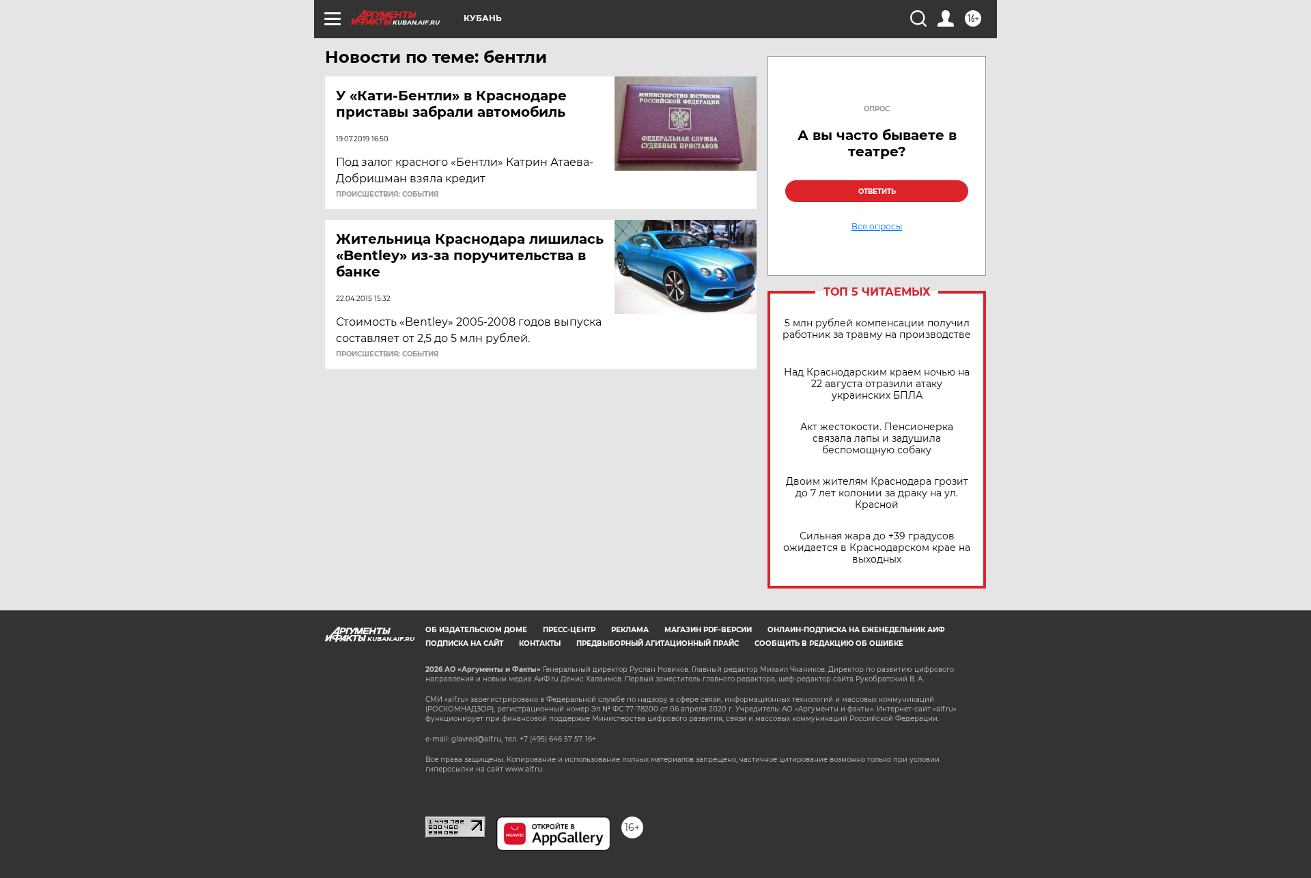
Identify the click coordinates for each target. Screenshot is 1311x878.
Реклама (630, 629)
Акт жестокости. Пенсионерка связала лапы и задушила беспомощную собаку (876, 438)
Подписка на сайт (464, 643)
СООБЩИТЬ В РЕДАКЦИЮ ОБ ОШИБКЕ (829, 643)
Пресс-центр (569, 629)
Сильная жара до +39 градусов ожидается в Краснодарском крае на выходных (876, 547)
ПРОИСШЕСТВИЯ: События (387, 194)
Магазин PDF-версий (708, 629)
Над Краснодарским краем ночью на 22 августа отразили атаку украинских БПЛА (877, 384)
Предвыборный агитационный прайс (657, 643)
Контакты (540, 643)
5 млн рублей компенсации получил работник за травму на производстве (877, 329)
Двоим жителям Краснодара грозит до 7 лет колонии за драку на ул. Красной (877, 493)
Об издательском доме (476, 629)
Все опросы (876, 227)
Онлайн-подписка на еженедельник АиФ (856, 629)
